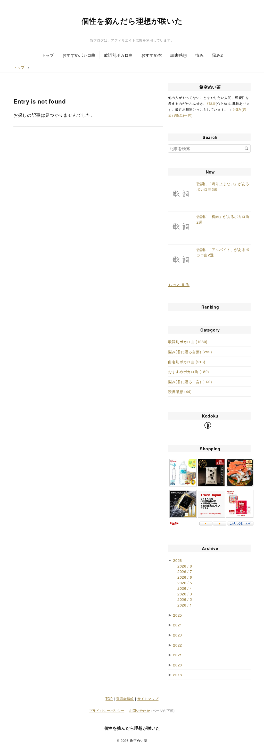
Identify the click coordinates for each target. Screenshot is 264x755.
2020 (177, 664)
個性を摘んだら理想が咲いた (132, 20)
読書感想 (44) (180, 391)
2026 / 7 (184, 571)
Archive (210, 548)
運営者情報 (125, 698)
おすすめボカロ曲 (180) (188, 371)
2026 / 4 (184, 588)
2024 (177, 624)
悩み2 (217, 55)
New (210, 172)
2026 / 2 (184, 599)
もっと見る (178, 284)
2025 (177, 615)
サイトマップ (148, 698)
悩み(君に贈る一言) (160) (190, 381)
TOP (109, 698)
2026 (177, 560)
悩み (199, 55)
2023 (177, 635)
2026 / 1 (184, 605)
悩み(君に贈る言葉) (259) (190, 351)
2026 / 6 (184, 577)
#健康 (211, 103)
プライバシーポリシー (106, 710)
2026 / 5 (184, 582)
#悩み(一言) (183, 115)
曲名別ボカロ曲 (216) (186, 361)
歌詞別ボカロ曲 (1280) (188, 341)
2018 (177, 674)
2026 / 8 (184, 566)
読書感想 (178, 55)
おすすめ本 (151, 55)
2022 (177, 645)
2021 (177, 654)
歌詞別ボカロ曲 (118, 55)
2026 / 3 (184, 593)
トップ (48, 55)
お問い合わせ (139, 710)
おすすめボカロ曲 (78, 55)
